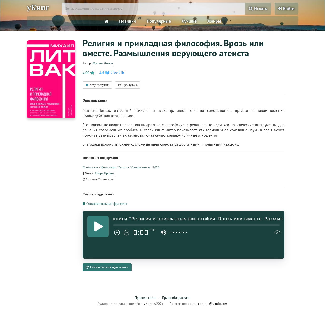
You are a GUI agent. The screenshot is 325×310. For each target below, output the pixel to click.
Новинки (127, 21)
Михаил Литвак (103, 63)
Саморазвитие (140, 167)
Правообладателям (176, 297)
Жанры (214, 21)
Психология (90, 167)
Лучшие (189, 21)
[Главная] (106, 21)
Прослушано (130, 85)
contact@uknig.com (212, 303)
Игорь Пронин (104, 173)
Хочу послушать (99, 85)
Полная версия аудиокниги (108, 267)
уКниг (38, 8)
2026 (156, 167)
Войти (288, 8)
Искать (260, 8)
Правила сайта (145, 297)
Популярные (159, 21)
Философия (108, 167)
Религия (123, 167)
